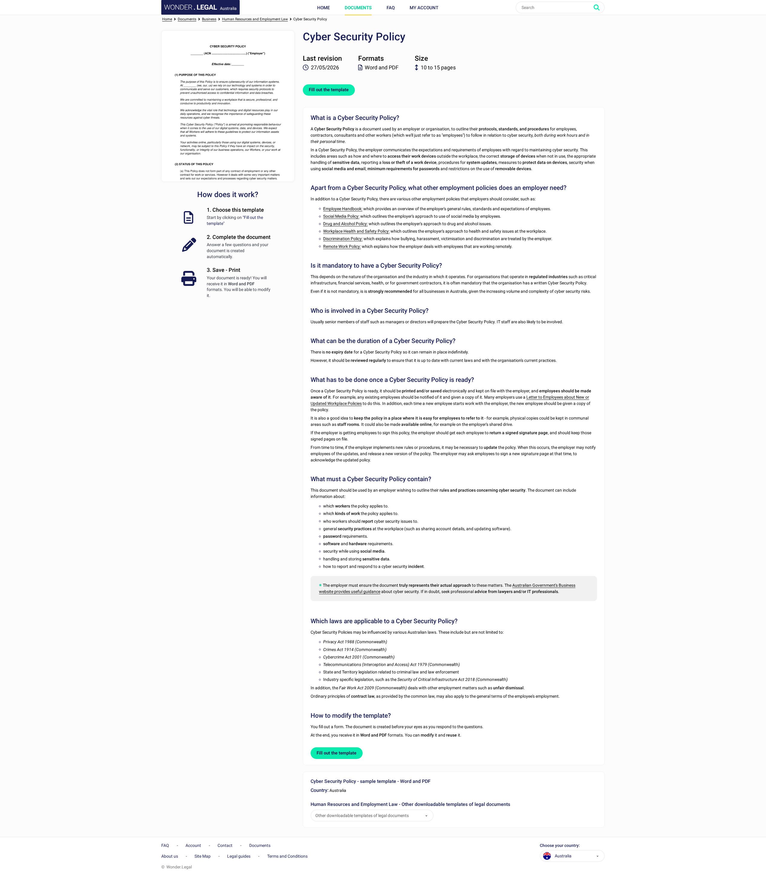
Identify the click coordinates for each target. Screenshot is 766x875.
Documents (358, 7)
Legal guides (238, 856)
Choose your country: (560, 845)
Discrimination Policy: (343, 238)
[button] (426, 815)
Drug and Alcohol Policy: (345, 223)
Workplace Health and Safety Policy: (356, 231)
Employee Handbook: (342, 208)
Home (323, 7)
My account (424, 7)
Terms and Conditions (287, 856)
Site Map (202, 856)
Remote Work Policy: (342, 246)
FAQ (391, 7)
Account (193, 845)
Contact (225, 845)
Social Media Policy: (341, 216)
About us (169, 856)
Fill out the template (329, 89)
